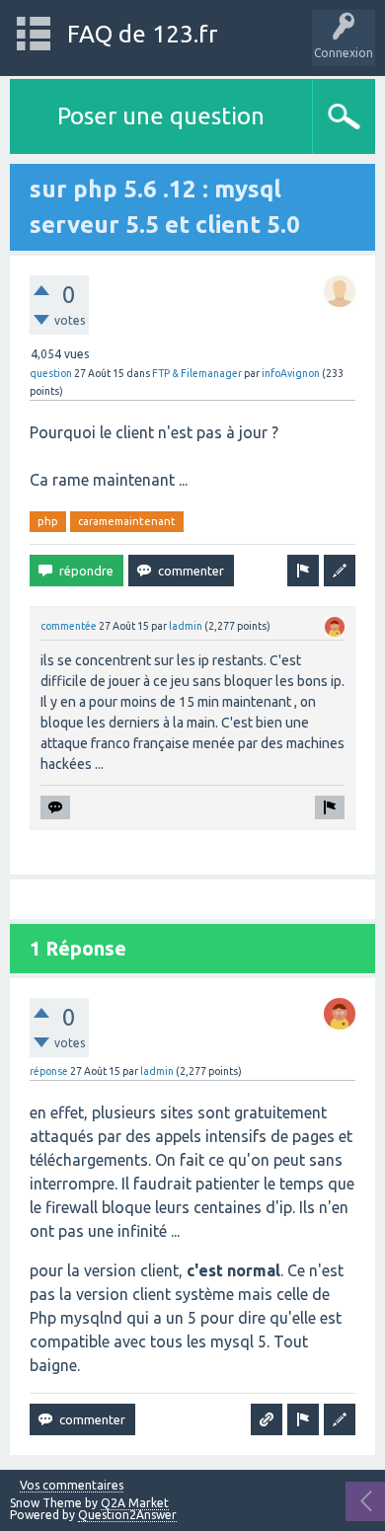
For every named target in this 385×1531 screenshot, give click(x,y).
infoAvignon (291, 373)
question (51, 373)
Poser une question (161, 116)
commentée (68, 626)
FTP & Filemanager (197, 373)
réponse (49, 1071)
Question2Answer (127, 1514)
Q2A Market (135, 1502)
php (48, 521)
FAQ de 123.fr (142, 34)
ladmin (185, 626)
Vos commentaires (71, 1486)
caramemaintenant (127, 521)
